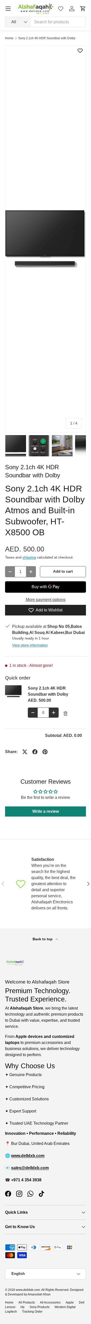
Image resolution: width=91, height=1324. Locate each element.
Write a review (45, 811)
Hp (22, 1307)
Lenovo (10, 1307)
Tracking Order (32, 1311)
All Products (26, 1302)
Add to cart (63, 571)
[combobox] (45, 22)
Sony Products (40, 1307)
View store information (30, 645)
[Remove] (65, 713)
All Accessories (50, 1302)
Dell (81, 1302)
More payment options (45, 599)
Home (9, 38)
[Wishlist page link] (60, 8)
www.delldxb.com (28, 1290)
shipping (29, 557)
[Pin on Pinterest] (45, 752)
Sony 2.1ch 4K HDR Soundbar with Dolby (46, 38)
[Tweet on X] (25, 752)
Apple (70, 1302)
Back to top (43, 939)
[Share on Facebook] (35, 752)
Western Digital (65, 1307)
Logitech (11, 1311)
